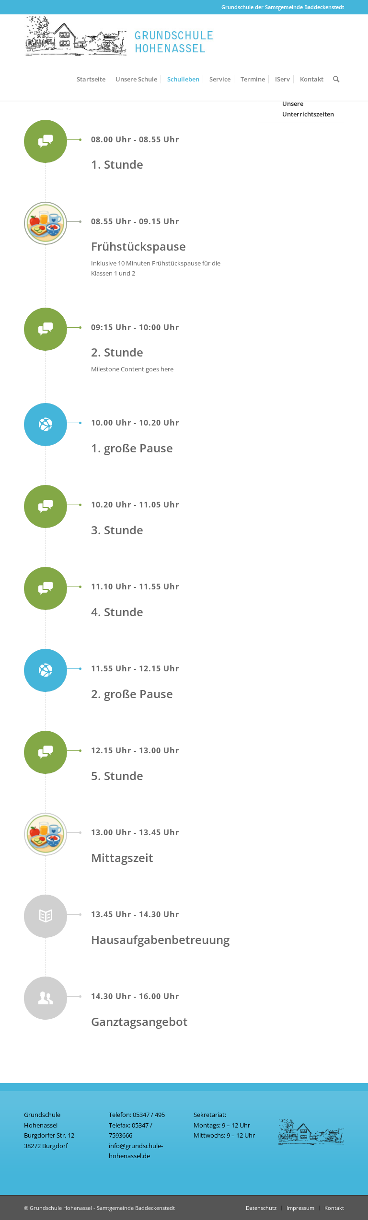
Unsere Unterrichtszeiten (308, 108)
